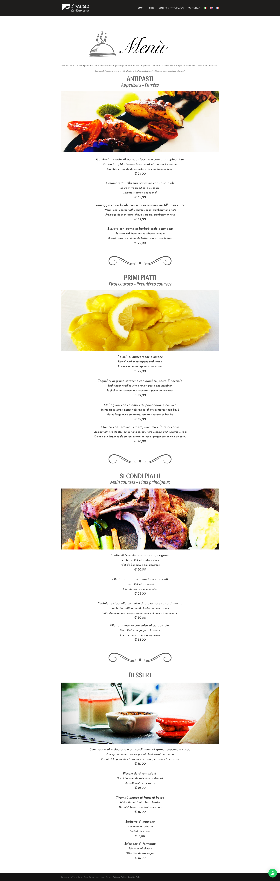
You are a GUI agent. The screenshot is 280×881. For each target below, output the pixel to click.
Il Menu (151, 8)
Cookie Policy (135, 877)
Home (140, 8)
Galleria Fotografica (171, 8)
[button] (272, 873)
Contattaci (194, 8)
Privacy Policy (120, 877)
